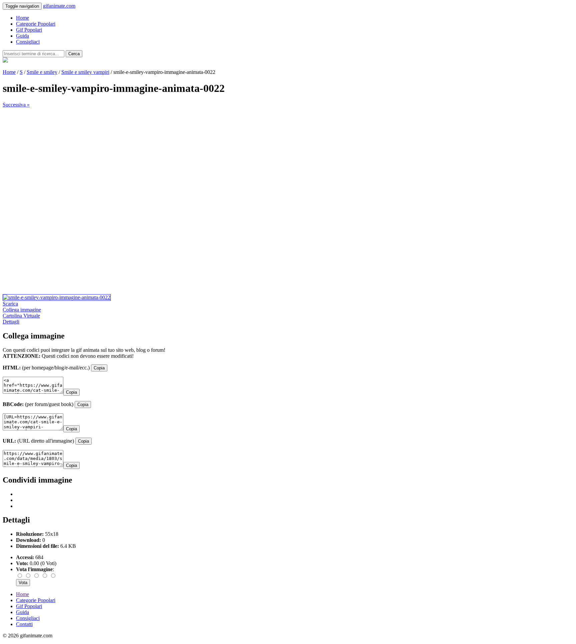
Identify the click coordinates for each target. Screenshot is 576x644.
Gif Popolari (29, 30)
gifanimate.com (59, 6)
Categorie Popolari (35, 24)
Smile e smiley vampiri (85, 72)
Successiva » (16, 104)
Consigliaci (28, 42)
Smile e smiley (42, 72)
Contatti (24, 624)
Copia (99, 367)
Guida (22, 36)
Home (22, 18)
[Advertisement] (203, 154)
